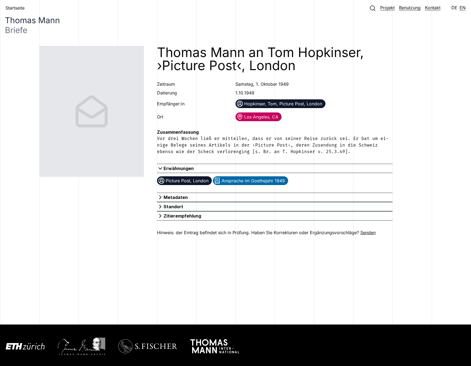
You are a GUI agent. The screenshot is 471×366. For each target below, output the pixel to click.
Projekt (387, 7)
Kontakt (432, 7)
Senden (368, 232)
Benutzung (410, 7)
